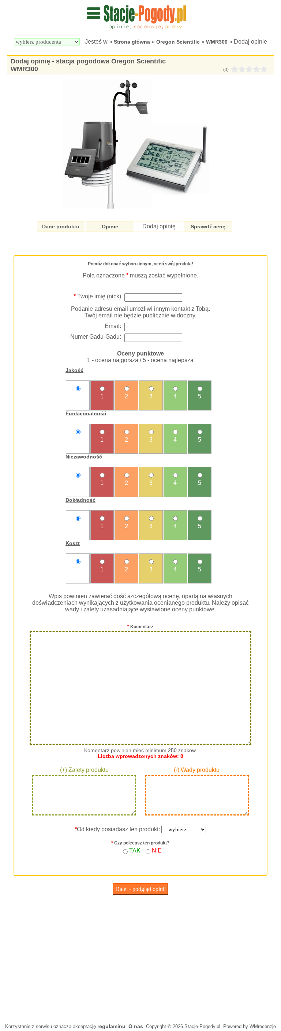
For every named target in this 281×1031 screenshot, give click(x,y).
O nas (135, 1026)
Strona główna (132, 42)
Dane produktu (60, 226)
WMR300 (217, 42)
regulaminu (111, 1026)
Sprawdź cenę (208, 226)
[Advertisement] (140, 957)
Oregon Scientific (178, 42)
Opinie (110, 226)
